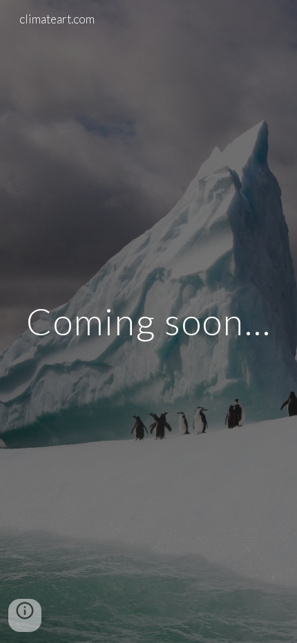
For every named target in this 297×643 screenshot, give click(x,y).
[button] (24, 615)
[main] (149, 321)
